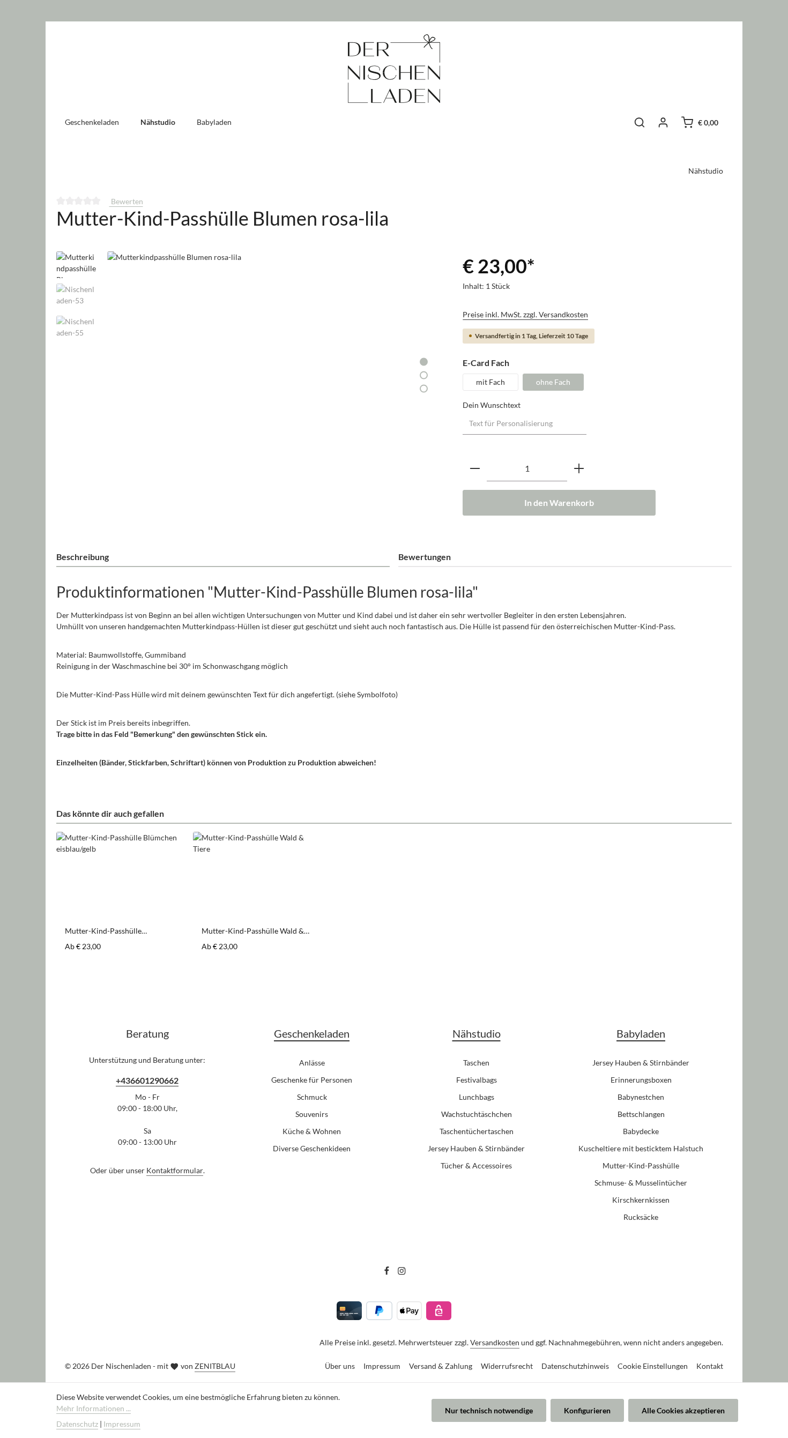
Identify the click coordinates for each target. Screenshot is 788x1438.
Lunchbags (476, 1096)
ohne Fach (553, 381)
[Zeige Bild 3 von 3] (424, 388)
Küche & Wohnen (312, 1131)
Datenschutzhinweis (575, 1365)
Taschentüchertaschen (477, 1131)
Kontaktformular (174, 1170)
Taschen (476, 1062)
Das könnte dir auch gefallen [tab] (110, 813)
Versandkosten (494, 1342)
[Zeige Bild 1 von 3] (424, 361)
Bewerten (126, 201)
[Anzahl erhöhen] (579, 468)
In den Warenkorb (559, 502)
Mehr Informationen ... (93, 1408)
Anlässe (312, 1062)
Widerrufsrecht (507, 1365)
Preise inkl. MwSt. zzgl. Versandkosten (525, 314)
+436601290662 (147, 1080)
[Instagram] (401, 1272)
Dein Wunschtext (492, 404)
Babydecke (641, 1131)
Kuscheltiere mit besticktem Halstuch (640, 1148)
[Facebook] (387, 1272)
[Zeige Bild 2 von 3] (424, 375)
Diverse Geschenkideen (312, 1148)
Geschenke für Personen (311, 1079)
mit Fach (490, 381)
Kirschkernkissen (641, 1199)
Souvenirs (311, 1114)
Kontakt (709, 1365)
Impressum (381, 1365)
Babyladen (640, 1033)
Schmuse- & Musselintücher (640, 1182)
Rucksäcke (640, 1216)
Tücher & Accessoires (476, 1165)
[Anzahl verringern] (475, 468)
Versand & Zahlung (440, 1365)
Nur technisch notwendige (489, 1410)
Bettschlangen (641, 1114)
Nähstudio (476, 1033)
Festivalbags (476, 1079)
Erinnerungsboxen (641, 1079)
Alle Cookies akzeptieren (683, 1410)
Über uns (340, 1365)
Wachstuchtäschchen (476, 1114)
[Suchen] (639, 122)
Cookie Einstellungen (653, 1365)
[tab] (223, 557)
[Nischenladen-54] (274, 366)
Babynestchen (641, 1096)
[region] (249, 366)
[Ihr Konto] (663, 122)
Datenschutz (77, 1423)
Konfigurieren (587, 1410)
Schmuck (312, 1096)
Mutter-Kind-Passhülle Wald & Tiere (253, 931)
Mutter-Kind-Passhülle (641, 1165)
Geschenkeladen (312, 1033)
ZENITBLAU (215, 1365)
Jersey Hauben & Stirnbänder (476, 1148)
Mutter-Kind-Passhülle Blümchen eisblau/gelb (103, 931)
